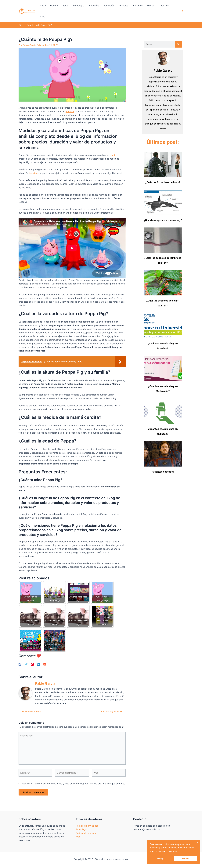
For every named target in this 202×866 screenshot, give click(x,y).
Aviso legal (81, 829)
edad (112, 155)
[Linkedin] (38, 664)
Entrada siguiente (111, 711)
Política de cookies (86, 833)
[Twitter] (26, 664)
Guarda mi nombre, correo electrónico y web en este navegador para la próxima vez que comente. (74, 783)
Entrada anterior (32, 711)
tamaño (33, 173)
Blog (78, 836)
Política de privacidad (87, 825)
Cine (21, 25)
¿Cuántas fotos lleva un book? (162, 182)
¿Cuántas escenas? (163, 471)
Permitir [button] (185, 858)
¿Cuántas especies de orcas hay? (163, 220)
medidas (70, 111)
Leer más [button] (172, 851)
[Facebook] (20, 664)
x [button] (197, 842)
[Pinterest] (32, 664)
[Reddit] (44, 664)
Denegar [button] (161, 858)
